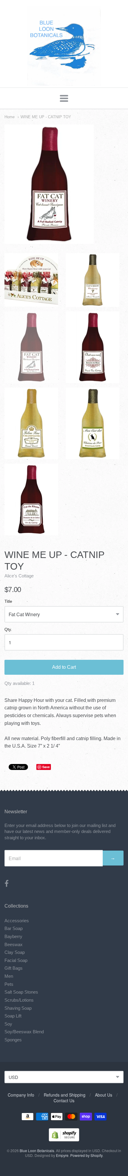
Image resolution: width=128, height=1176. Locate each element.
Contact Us (64, 1100)
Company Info (21, 1095)
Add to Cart (64, 667)
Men (8, 976)
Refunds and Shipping (64, 1095)
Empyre (62, 1155)
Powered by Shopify (86, 1155)
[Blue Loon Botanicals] (64, 82)
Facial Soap (15, 960)
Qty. (8, 629)
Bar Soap (13, 928)
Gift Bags (13, 968)
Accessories (16, 920)
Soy (8, 1023)
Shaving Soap (18, 1008)
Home (9, 117)
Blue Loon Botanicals (37, 1150)
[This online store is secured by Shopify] (64, 1139)
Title (8, 601)
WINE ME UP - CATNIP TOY (46, 117)
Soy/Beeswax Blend (24, 1031)
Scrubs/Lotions (19, 1000)
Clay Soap (14, 952)
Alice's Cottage (19, 575)
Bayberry (13, 936)
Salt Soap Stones (21, 991)
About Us (103, 1095)
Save (46, 767)
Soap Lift (12, 1015)
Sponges (13, 1039)
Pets (8, 984)
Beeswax (13, 944)
